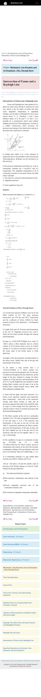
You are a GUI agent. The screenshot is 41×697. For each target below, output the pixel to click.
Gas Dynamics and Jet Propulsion (20, 53)
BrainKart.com (17, 3)
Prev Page (8, 60)
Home (4, 53)
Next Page (32, 60)
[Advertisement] (20, 28)
